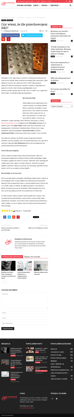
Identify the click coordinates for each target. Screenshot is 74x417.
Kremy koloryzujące (58, 358)
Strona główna (24, 5)
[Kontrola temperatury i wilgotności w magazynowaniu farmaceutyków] (25, 266)
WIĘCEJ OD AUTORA (32, 257)
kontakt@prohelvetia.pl (27, 408)
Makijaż (54, 361)
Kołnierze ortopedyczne (60, 370)
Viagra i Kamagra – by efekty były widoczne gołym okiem (41, 358)
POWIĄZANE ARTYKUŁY (12, 257)
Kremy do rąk (56, 355)
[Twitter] (69, 1)
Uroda (44, 5)
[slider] (7, 211)
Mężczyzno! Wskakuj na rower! (38, 228)
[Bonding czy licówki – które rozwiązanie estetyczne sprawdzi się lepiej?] (8, 266)
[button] (70, 5)
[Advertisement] (37, 12)
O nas (38, 1)
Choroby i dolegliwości (41, 371)
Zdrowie (54, 5)
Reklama (43, 1)
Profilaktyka (10, 20)
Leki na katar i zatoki (59, 379)
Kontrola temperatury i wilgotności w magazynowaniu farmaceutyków (60, 65)
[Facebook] (66, 1)
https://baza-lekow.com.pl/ (9, 123)
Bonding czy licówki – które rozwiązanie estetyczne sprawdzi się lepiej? (60, 34)
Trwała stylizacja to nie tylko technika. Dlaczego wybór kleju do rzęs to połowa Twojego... (61, 50)
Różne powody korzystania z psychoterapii (10, 229)
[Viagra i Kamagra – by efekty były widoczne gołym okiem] (30, 358)
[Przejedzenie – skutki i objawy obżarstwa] (30, 350)
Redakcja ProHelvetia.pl (11, 31)
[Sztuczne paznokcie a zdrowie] (30, 369)
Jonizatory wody (57, 352)
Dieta (35, 5)
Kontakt (50, 1)
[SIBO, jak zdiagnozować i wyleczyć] (41, 266)
